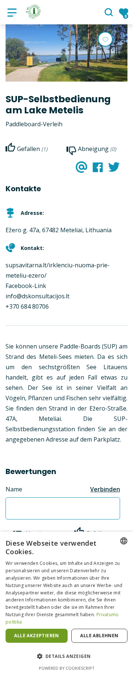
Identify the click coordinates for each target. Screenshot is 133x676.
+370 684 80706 (27, 306)
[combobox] (123, 541)
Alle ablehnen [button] (99, 635)
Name (14, 489)
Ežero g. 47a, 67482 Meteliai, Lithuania (59, 230)
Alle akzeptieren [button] (36, 635)
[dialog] (66, 604)
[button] (66, 656)
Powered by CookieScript (67, 668)
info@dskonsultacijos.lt (37, 296)
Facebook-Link (26, 286)
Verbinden (105, 489)
